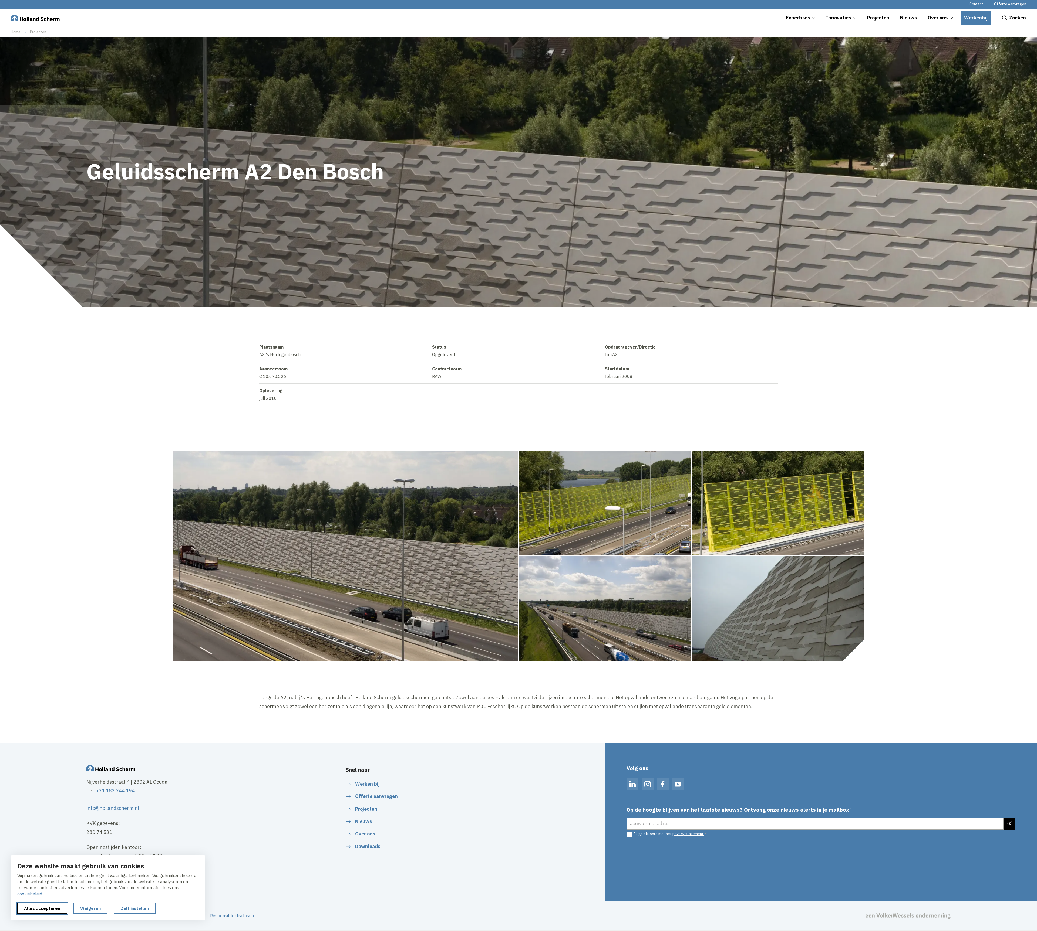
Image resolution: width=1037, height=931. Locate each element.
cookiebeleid (29, 893)
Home (16, 32)
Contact (976, 4)
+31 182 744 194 (115, 790)
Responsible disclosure (232, 915)
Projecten (38, 32)
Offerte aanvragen (1010, 4)
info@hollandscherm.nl (112, 808)
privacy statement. (688, 833)
